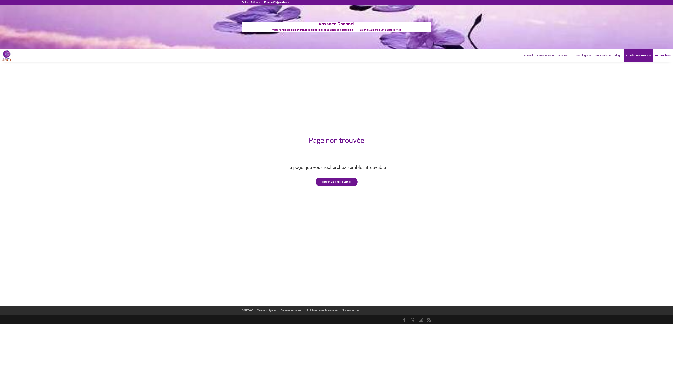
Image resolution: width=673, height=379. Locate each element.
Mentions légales (266, 310)
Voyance (563, 55)
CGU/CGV (247, 310)
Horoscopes (544, 55)
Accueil (528, 55)
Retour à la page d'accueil (336, 181)
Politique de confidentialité (322, 310)
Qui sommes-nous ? (292, 310)
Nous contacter (350, 310)
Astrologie (582, 55)
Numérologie (603, 55)
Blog (617, 55)
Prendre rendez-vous (638, 55)
